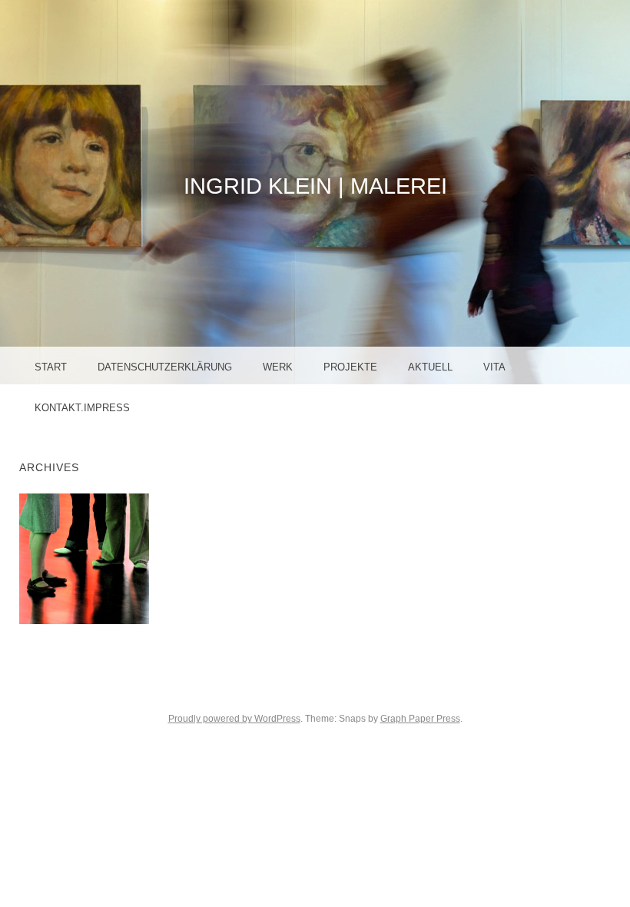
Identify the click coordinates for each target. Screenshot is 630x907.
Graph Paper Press (420, 718)
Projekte (350, 367)
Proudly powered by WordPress (234, 718)
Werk (278, 367)
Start (51, 367)
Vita (494, 367)
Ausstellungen (91, 558)
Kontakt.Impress (82, 408)
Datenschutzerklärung (165, 367)
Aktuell (430, 367)
